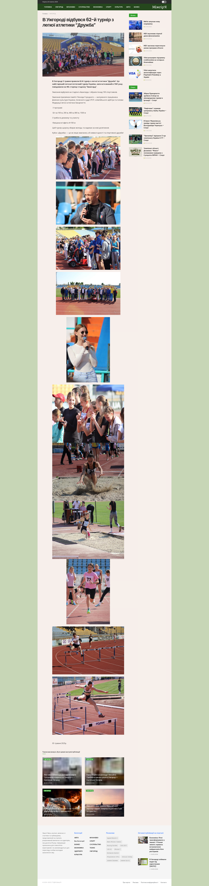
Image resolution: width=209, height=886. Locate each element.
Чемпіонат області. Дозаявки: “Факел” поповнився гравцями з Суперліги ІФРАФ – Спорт (154, 151)
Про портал (126, 882)
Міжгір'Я (159, 7)
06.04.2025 (148, 103)
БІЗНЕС (137, 7)
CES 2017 (123, 845)
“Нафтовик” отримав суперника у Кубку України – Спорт (155, 110)
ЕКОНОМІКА (98, 7)
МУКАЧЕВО (71, 7)
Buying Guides (112, 845)
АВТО (128, 7)
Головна (45, 14)
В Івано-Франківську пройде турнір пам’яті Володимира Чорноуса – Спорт (154, 124)
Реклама (135, 882)
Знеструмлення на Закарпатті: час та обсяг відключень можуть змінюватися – (61, 810)
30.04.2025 (148, 39)
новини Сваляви (112, 860)
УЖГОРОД (59, 7)
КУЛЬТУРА (119, 7)
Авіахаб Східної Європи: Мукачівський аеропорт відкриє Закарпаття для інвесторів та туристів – (104, 809)
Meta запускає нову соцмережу (152, 22)
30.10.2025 (148, 65)
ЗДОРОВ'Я (78, 851)
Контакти (164, 882)
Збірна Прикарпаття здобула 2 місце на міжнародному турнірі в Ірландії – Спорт (153, 96)
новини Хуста (125, 860)
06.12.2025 (48, 783)
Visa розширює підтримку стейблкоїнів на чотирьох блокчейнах (154, 59)
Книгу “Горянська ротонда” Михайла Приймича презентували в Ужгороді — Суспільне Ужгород (102, 777)
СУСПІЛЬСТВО (84, 7)
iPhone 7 (117, 849)
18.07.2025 (148, 116)
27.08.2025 (148, 131)
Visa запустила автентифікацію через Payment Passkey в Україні (152, 73)
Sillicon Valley (127, 857)
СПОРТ (108, 7)
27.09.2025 (148, 27)
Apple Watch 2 (112, 838)
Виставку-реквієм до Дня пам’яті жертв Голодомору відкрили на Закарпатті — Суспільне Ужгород (60, 777)
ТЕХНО (92, 848)
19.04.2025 (148, 80)
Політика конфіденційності (149, 882)
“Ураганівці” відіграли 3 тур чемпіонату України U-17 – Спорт (155, 138)
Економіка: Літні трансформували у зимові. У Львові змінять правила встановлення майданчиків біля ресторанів (157, 845)
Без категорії (79, 841)
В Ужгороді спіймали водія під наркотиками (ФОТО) (157, 862)
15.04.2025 (148, 158)
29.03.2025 (148, 51)
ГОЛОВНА (48, 7)
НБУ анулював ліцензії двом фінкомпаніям (153, 34)
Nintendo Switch (113, 853)
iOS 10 (109, 849)
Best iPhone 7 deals (114, 842)
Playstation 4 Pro (113, 857)
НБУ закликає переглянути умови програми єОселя (154, 47)
